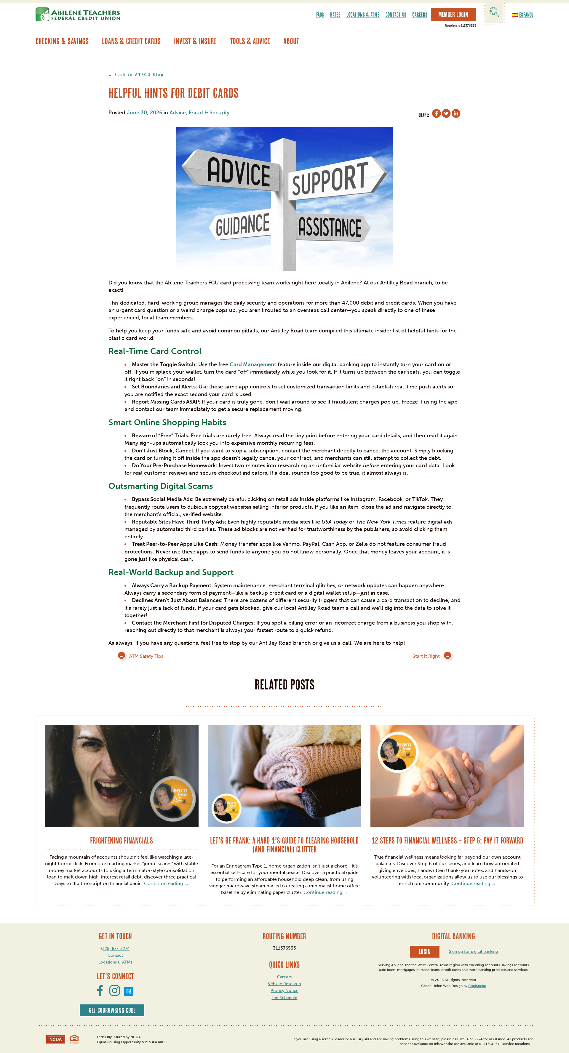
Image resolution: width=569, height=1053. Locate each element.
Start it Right (426, 656)
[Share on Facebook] (100, 994)
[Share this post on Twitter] (446, 114)
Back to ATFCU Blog (139, 75)
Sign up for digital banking (473, 951)
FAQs (320, 14)
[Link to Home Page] (78, 14)
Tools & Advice (250, 41)
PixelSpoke (477, 986)
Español (526, 14)
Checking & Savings (62, 41)
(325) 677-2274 (115, 948)
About (291, 41)
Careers (419, 14)
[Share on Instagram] (114, 994)
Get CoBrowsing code (112, 1010)
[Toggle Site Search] (494, 13)
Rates (335, 14)
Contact (115, 955)
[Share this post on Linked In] (456, 114)
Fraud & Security (209, 112)
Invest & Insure (195, 41)
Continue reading (166, 883)
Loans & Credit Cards (131, 41)
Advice (178, 112)
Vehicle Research (284, 983)
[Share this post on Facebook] (436, 114)
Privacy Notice (284, 990)
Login (425, 952)
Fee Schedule (284, 997)
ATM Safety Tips (146, 656)
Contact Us (396, 14)
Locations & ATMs (363, 14)
